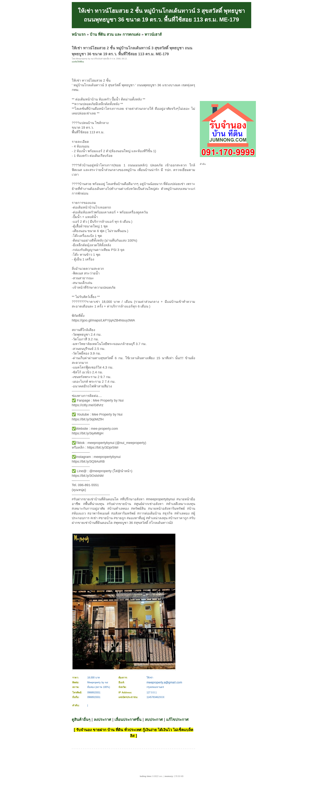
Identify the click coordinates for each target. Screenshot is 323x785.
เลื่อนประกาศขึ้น (128, 719)
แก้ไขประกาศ (177, 719)
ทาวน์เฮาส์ (153, 34)
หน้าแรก (79, 34)
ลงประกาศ (102, 719)
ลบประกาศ (154, 719)
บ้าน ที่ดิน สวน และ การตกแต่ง (115, 34)
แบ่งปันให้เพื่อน (78, 62)
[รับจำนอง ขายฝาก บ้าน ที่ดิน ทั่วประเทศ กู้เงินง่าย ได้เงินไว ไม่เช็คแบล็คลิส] (228, 156)
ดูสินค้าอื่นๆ (81, 719)
